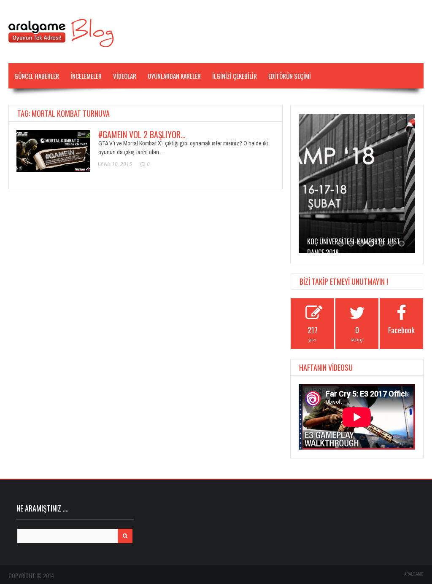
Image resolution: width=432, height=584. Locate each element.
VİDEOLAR (124, 75)
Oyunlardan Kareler (174, 75)
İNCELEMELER (86, 75)
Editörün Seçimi (289, 75)
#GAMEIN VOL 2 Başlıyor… (142, 134)
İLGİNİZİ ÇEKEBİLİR (234, 75)
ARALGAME (414, 574)
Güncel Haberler (36, 75)
